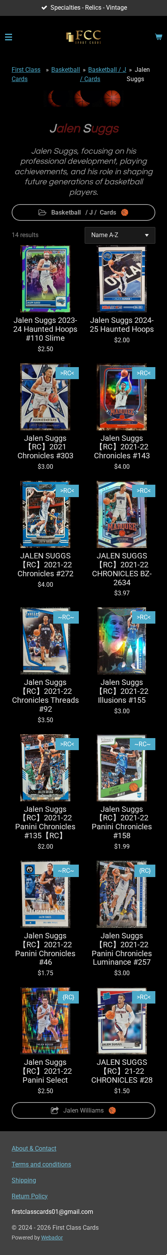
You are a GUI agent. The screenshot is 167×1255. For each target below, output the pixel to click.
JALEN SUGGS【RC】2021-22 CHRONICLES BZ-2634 (122, 569)
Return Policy (30, 1196)
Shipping (24, 1180)
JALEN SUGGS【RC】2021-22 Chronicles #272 (45, 565)
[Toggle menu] (8, 37)
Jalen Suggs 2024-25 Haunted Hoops (122, 325)
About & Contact (34, 1148)
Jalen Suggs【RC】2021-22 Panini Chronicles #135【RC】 (45, 823)
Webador (52, 1237)
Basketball (65, 69)
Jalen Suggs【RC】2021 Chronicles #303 (45, 447)
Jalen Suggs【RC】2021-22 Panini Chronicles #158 (122, 823)
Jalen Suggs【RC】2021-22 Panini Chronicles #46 (45, 949)
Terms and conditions (41, 1164)
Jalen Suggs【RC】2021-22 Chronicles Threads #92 (45, 696)
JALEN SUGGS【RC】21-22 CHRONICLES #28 (122, 1071)
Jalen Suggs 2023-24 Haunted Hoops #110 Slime (45, 329)
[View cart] (158, 37)
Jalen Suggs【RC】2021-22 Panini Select (45, 1071)
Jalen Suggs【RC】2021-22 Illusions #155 (121, 691)
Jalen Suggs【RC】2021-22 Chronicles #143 (122, 447)
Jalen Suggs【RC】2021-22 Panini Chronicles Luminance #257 (122, 949)
